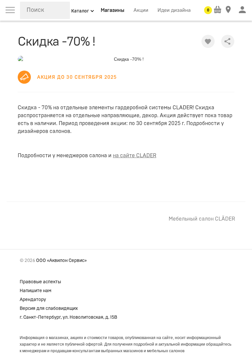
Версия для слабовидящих (49, 308)
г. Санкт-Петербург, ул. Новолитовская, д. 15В (68, 317)
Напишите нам (36, 291)
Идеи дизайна (174, 10)
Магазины (112, 10)
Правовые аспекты (40, 282)
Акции (141, 10)
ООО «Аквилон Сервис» (61, 260)
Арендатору (33, 299)
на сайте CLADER (134, 155)
